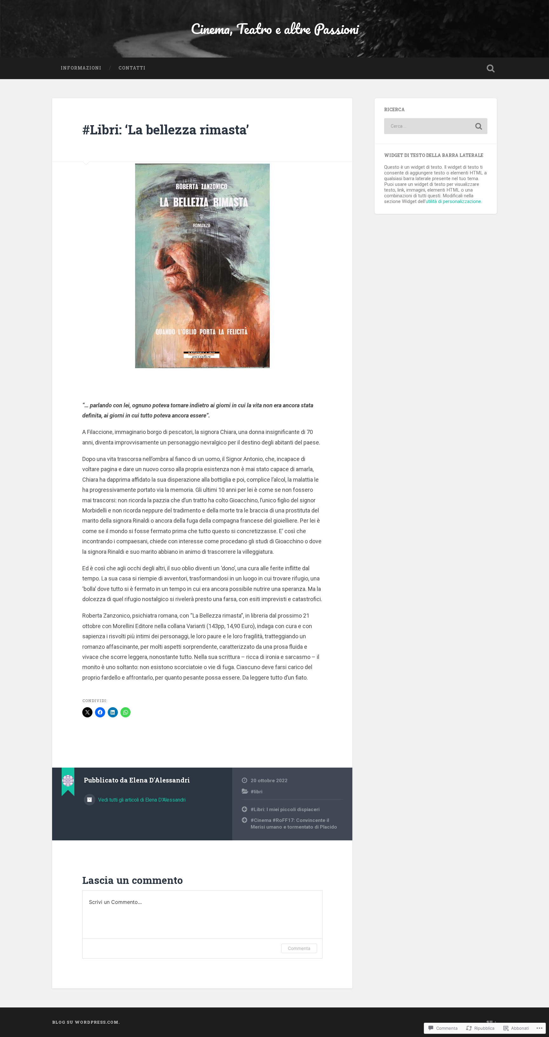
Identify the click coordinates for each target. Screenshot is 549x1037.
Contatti (132, 68)
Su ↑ (491, 1022)
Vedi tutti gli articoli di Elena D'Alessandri (141, 800)
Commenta (299, 948)
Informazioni (81, 68)
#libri (256, 792)
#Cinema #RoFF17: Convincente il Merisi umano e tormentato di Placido (294, 823)
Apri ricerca (490, 68)
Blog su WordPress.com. (86, 1022)
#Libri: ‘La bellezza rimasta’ (165, 129)
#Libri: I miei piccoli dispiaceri (285, 809)
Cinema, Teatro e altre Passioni (275, 28)
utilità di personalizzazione (453, 201)
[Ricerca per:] (435, 126)
